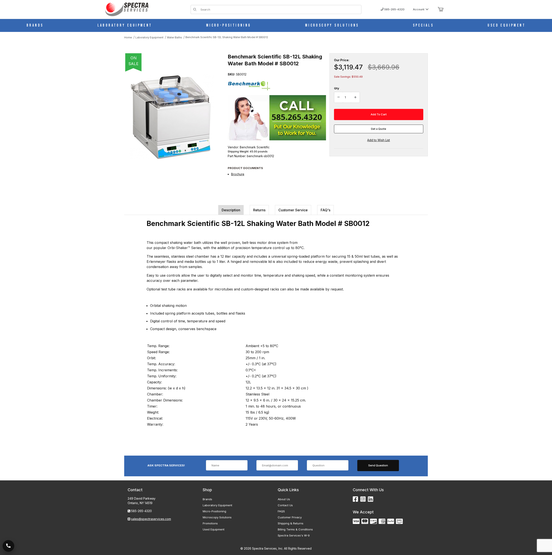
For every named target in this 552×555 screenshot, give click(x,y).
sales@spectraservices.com (151, 519)
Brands (207, 499)
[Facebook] (355, 499)
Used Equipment (213, 529)
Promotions (210, 523)
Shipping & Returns (290, 523)
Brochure (237, 174)
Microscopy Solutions (217, 517)
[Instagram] (363, 499)
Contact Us (285, 505)
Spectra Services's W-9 (294, 535)
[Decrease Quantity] (338, 97)
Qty (336, 88)
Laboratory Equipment (217, 505)
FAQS (281, 511)
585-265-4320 (394, 9)
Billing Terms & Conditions (295, 529)
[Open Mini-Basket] (440, 9)
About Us (284, 499)
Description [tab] (231, 210)
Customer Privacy (290, 517)
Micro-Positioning (214, 511)
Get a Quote (378, 128)
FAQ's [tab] (325, 210)
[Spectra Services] (126, 9)
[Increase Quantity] (355, 97)
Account (418, 9)
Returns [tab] (259, 210)
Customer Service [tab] (293, 210)
